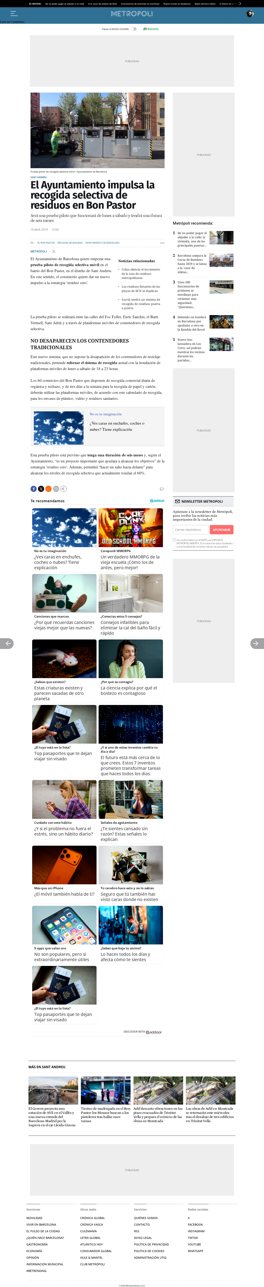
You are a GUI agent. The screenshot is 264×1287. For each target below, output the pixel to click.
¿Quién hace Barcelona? (45, 1238)
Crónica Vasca (91, 1224)
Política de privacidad (151, 1244)
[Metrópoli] (132, 13)
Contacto (142, 1224)
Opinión (32, 1258)
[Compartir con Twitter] (41, 489)
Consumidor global (96, 1251)
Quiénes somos (146, 1218)
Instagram (196, 1231)
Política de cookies (149, 1251)
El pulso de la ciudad (43, 1231)
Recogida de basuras (70, 243)
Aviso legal (143, 1238)
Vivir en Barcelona (41, 1224)
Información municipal (44, 1264)
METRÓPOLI (39, 251)
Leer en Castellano (12, 22)
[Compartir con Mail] (56, 489)
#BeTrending (36, 1271)
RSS (136, 1231)
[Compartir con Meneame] (48, 489)
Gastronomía (37, 1244)
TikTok (193, 1238)
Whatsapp (195, 1251)
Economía (34, 1251)
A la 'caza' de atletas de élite (102, 3)
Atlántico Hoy (91, 1244)
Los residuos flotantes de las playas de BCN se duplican (141, 289)
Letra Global (90, 1238)
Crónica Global (92, 1218)
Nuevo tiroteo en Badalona (177, 3)
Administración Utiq (150, 1258)
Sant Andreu (39, 177)
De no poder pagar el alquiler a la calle (64, 3)
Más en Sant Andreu (46, 1067)
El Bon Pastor (46, 243)
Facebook (195, 1224)
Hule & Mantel (91, 1258)
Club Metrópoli (92, 1264)
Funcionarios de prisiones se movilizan (140, 3)
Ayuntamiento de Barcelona (102, 243)
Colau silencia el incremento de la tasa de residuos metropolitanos (141, 273)
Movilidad (34, 1218)
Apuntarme (221, 530)
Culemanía (88, 1231)
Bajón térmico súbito (205, 3)
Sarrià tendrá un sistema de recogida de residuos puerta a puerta (141, 304)
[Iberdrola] (150, 29)
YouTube (194, 1244)
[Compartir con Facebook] (34, 489)
